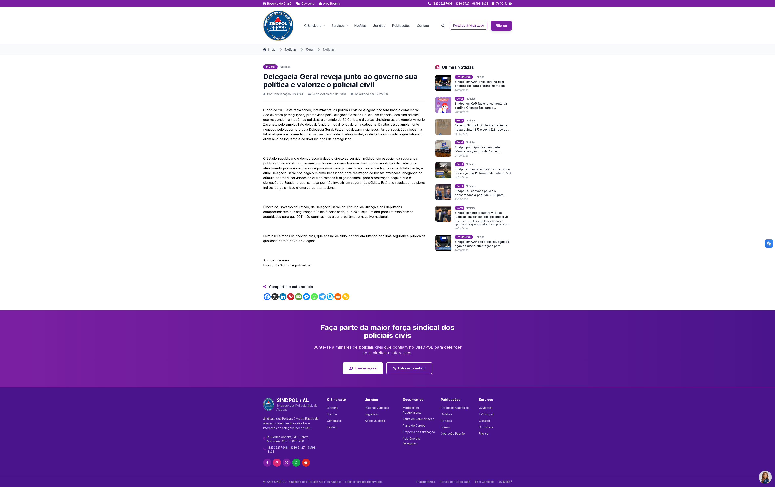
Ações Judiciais (375, 420)
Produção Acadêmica (455, 407)
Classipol (485, 420)
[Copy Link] (345, 296)
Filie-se (501, 26)
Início (272, 49)
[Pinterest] (290, 296)
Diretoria (332, 407)
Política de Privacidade (455, 481)
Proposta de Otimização (419, 432)
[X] (275, 296)
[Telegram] (322, 296)
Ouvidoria (307, 3)
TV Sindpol (486, 414)
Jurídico (379, 26)
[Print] (337, 296)
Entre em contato (411, 368)
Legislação (372, 414)
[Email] (298, 296)
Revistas (446, 420)
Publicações (401, 26)
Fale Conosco (484, 481)
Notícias (360, 26)
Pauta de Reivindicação (418, 419)
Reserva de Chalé (278, 3)
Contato (423, 26)
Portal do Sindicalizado (468, 25)
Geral (310, 49)
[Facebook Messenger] (306, 296)
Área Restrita (331, 3)
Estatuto (332, 427)
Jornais (445, 427)
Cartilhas (446, 414)
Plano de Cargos (414, 425)
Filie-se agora (366, 368)
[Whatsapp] (314, 296)
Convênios (486, 427)
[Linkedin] (282, 296)
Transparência (425, 481)
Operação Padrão (453, 433)
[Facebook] (267, 296)
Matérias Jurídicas (377, 407)
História (332, 414)
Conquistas (334, 420)
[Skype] (330, 296)
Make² (507, 481)
